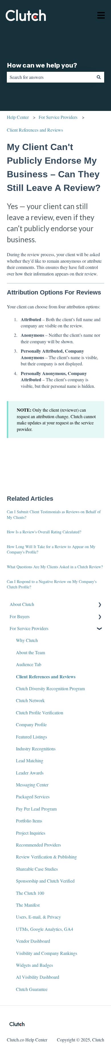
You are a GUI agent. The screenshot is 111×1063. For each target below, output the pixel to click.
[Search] (98, 77)
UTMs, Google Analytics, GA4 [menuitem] (44, 929)
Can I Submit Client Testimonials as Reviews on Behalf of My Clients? (54, 514)
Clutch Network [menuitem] (30, 700)
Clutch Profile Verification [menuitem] (39, 712)
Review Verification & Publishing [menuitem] (46, 857)
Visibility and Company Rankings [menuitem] (46, 953)
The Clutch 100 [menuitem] (30, 893)
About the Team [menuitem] (30, 652)
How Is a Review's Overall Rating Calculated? (44, 531)
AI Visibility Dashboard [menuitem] (37, 977)
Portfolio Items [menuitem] (29, 821)
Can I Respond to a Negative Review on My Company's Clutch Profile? (51, 584)
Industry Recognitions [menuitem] (36, 749)
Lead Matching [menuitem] (29, 760)
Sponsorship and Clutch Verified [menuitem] (45, 881)
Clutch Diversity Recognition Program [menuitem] (50, 688)
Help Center (18, 117)
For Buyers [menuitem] (20, 616)
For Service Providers (58, 117)
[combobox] (50, 77)
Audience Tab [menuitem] (28, 664)
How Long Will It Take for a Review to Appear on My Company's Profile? (51, 549)
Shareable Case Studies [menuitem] (37, 869)
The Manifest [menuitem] (28, 905)
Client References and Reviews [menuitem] (45, 676)
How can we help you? (42, 65)
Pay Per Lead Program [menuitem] (36, 809)
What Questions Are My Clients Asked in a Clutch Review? (55, 566)
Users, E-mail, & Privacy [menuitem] (38, 917)
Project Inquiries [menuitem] (30, 833)
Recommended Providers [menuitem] (38, 845)
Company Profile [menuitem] (31, 724)
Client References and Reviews (35, 130)
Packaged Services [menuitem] (33, 796)
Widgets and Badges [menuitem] (34, 965)
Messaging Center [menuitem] (32, 785)
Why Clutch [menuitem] (27, 640)
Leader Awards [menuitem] (30, 773)
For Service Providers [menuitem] (29, 628)
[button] (99, 605)
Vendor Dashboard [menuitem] (33, 941)
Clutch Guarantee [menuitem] (32, 989)
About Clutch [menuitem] (22, 604)
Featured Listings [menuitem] (31, 737)
